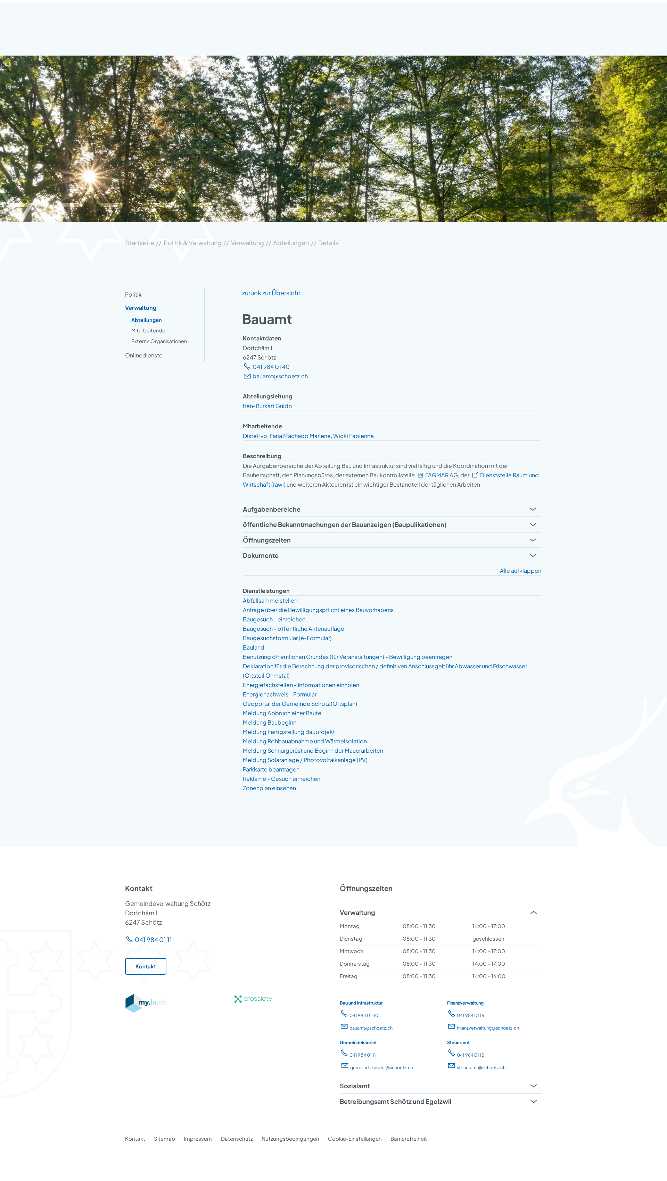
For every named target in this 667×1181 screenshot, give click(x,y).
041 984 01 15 (470, 1055)
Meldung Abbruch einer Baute (282, 713)
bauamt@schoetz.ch (280, 376)
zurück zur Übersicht (271, 293)
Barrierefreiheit (408, 1138)
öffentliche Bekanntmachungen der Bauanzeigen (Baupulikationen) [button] (345, 524)
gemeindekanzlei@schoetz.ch (381, 1067)
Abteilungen (146, 320)
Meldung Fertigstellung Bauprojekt (289, 731)
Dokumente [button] (261, 555)
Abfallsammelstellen (270, 600)
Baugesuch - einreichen (274, 619)
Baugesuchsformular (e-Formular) (287, 638)
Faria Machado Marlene (300, 435)
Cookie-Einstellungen (355, 1138)
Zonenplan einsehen (269, 788)
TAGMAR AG (442, 475)
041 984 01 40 (271, 366)
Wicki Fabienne (353, 435)
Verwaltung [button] (357, 912)
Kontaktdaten (262, 338)
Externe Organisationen (159, 341)
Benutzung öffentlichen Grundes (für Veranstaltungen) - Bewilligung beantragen (347, 656)
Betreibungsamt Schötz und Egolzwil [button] (396, 1101)
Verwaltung (141, 307)
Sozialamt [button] (355, 1086)
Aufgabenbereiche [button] (271, 509)
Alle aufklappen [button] (520, 570)
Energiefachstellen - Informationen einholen (301, 684)
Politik (133, 294)
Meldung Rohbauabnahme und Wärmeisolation (305, 741)
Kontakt (135, 1138)
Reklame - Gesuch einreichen (281, 778)
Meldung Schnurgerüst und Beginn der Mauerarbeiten (313, 750)
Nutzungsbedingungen (290, 1138)
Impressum (198, 1138)
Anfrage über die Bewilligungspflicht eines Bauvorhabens (318, 609)
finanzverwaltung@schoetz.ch (488, 1028)
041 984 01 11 (153, 939)
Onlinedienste (144, 355)
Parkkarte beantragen (271, 769)
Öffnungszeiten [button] (267, 540)
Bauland (253, 647)
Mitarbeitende (148, 330)
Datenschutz (237, 1138)
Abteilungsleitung (268, 396)
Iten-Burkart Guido (267, 406)
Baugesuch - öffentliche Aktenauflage (293, 628)
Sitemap (164, 1138)
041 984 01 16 (470, 1015)
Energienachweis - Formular (279, 694)
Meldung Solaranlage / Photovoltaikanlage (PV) (305, 759)
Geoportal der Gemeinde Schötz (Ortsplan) (300, 703)
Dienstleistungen (266, 590)
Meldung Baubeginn (269, 722)
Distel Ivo (255, 435)
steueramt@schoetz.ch (481, 1067)
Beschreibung (262, 456)
